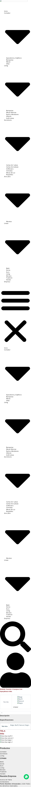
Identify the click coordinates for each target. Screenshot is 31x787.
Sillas (8, 64)
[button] (15, 316)
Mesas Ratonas (11, 112)
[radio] (23, 697)
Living (8, 274)
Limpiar (15, 707)
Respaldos (9, 175)
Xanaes (8, 280)
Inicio (6, 11)
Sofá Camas (10, 118)
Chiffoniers (10, 169)
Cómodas (9, 171)
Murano (9, 276)
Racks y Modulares (12, 114)
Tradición (9, 278)
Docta (8, 270)
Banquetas (9, 60)
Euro (7, 272)
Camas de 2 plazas (12, 167)
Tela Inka (6, 702)
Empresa (7, 282)
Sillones (8, 116)
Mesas (8, 62)
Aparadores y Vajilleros (14, 58)
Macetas (9, 221)
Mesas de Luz (10, 173)
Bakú (7, 268)
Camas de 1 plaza (12, 165)
